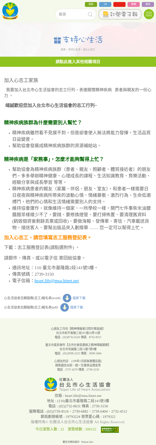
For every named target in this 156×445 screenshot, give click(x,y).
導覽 (133, 4)
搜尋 (90, 14)
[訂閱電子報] (120, 14)
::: (1, 5)
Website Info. (87, 442)
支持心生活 (74, 49)
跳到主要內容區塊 (13, 2)
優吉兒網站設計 (71, 442)
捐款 (91, 4)
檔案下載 (79, 298)
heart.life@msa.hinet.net (57, 280)
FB (105, 4)
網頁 (147, 4)
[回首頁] (78, 390)
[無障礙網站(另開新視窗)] (111, 429)
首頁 (63, 49)
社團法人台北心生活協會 (10, 11)
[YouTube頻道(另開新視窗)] (119, 4)
